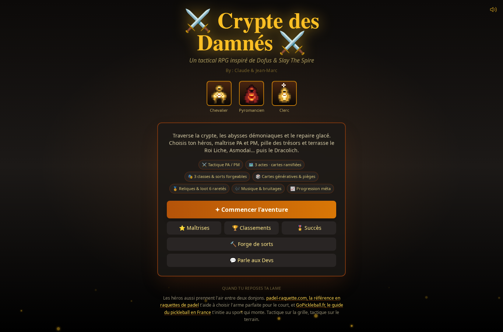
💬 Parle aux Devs (252, 260)
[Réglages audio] (493, 9)
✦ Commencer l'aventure (251, 210)
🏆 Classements (251, 227)
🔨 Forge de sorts (251, 243)
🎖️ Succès (309, 227)
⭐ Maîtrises (194, 227)
